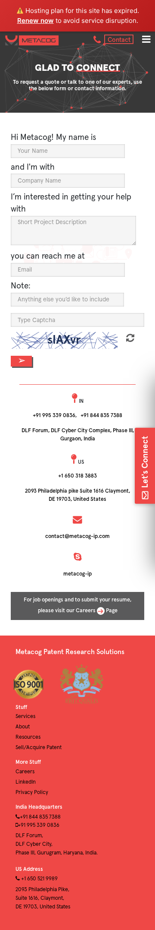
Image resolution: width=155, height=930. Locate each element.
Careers (25, 772)
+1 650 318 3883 (77, 476)
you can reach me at (48, 256)
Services (25, 716)
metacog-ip (77, 574)
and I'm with (33, 167)
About (23, 727)
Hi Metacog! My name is (53, 137)
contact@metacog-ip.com (77, 536)
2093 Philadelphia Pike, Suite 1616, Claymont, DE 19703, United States (43, 898)
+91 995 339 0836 (54, 415)
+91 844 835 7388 (101, 415)
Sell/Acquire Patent (39, 747)
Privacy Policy (32, 792)
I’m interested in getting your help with (71, 203)
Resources (28, 737)
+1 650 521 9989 (39, 879)
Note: (21, 286)
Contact (119, 40)
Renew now (35, 20)
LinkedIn (26, 782)
